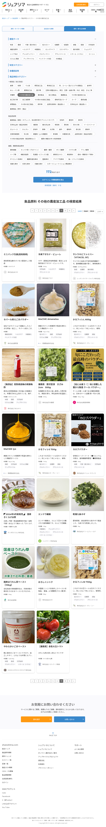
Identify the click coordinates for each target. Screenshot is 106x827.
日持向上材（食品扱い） (78, 104)
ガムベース (14, 129)
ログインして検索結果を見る (53, 180)
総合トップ (8, 10)
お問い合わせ (70, 719)
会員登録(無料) (81, 5)
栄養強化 (38, 49)
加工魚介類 (14, 100)
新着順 (86, 211)
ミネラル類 (72, 150)
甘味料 (62, 120)
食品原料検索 (6, 753)
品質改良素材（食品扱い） (56, 104)
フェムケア (88, 49)
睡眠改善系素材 (32, 159)
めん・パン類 (14, 90)
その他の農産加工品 (26, 95)
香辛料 (89, 86)
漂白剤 (66, 125)
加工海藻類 (26, 100)
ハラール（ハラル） (77, 54)
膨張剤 (55, 134)
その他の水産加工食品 (42, 100)
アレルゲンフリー (28, 54)
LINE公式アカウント (9, 804)
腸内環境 (76, 49)
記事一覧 (58, 10)
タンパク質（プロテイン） (30, 150)
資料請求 (36, 719)
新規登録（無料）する (53, 185)
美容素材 (70, 155)
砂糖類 (12, 95)
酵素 (43, 129)
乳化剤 (26, 134)
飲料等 (40, 104)
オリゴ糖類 (60, 150)
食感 (19, 45)
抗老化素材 (26, 164)
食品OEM (70, 10)
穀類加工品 (28, 90)
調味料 (87, 129)
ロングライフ (50, 49)
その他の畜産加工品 (79, 95)
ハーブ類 (13, 155)
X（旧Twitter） (7, 800)
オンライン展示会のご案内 (47, 753)
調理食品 (13, 104)
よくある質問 (79, 749)
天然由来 (91, 45)
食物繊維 (13, 150)
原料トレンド (34, 10)
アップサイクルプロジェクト (48, 757)
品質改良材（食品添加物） (84, 134)
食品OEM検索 (7, 767)
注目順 (80, 211)
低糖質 (57, 45)
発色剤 (57, 125)
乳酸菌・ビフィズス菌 (41, 155)
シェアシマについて (45, 749)
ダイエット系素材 (16, 159)
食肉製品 (41, 95)
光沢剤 (52, 129)
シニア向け (14, 54)
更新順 (92, 211)
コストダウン (64, 49)
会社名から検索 (48, 29)
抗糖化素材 (38, 164)
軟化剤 (78, 129)
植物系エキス (57, 155)
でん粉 (27, 86)
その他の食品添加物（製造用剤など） (23, 139)
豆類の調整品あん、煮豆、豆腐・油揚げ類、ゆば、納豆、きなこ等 (69, 90)
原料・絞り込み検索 (80, 29)
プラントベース (60, 54)
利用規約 (41, 764)
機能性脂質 (24, 155)
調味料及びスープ (61, 100)
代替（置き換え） (31, 45)
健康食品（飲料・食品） (18, 109)
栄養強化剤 (66, 134)
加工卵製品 (52, 95)
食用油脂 (84, 100)
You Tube (6, 807)
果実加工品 (51, 86)
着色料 (71, 120)
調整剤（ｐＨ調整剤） (41, 134)
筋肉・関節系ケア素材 (85, 155)
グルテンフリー (44, 54)
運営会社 (41, 760)
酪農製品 (64, 95)
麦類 (11, 86)
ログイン (97, 5)
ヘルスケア (26, 49)
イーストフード (89, 125)
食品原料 (20, 10)
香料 (60, 129)
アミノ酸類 (85, 150)
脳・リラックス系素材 (76, 159)
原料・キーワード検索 (17, 29)
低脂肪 (66, 45)
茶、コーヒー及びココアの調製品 (71, 86)
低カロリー (46, 45)
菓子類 (38, 90)
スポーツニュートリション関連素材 (59, 164)
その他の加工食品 (27, 104)
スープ (74, 100)
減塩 (74, 45)
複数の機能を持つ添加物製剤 (51, 139)
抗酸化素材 (14, 164)
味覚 (11, 45)
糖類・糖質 (48, 150)
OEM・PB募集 (96, 10)
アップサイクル (28, 59)
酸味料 (69, 129)
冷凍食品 (59, 59)
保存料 (80, 120)
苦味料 (35, 129)
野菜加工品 (38, 86)
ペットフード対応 (45, 59)
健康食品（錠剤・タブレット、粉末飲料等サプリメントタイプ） (32, 120)
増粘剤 (35, 125)
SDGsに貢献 (14, 59)
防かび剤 (76, 125)
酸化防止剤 (46, 125)
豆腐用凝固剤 (14, 134)
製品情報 (82, 10)
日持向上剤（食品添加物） (19, 125)
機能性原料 (14, 49)
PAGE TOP (53, 735)
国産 (82, 45)
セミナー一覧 (6, 760)
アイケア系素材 (58, 159)
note (4, 793)
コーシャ (92, 54)
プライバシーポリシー (46, 768)
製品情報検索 (6, 775)
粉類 (19, 86)
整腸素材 (45, 159)
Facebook (6, 796)
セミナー (47, 10)
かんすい (25, 129)
